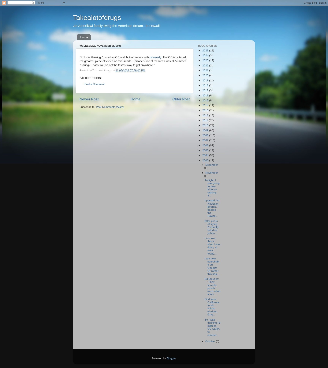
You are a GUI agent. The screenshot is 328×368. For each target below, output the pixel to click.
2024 (205, 55)
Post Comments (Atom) (110, 107)
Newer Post (89, 99)
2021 (205, 70)
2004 (205, 155)
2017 (205, 90)
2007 (205, 140)
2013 (205, 110)
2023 (205, 60)
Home (84, 37)
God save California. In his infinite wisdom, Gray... (212, 307)
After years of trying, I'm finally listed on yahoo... (212, 227)
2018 (205, 85)
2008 (205, 135)
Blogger (171, 358)
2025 (205, 50)
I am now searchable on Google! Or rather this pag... (212, 266)
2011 (205, 120)
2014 (205, 105)
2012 (205, 115)
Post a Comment (94, 84)
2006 (205, 145)
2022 (205, 65)
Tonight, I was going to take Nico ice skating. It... (212, 188)
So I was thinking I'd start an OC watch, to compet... (212, 327)
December (211, 164)
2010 (205, 125)
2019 (205, 80)
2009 (205, 130)
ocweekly (155, 57)
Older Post (181, 99)
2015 (205, 100)
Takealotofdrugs (97, 17)
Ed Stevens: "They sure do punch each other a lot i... (212, 286)
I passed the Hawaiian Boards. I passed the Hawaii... (212, 208)
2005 (205, 150)
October (210, 341)
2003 (205, 160)
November (211, 172)
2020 (205, 75)
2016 (205, 95)
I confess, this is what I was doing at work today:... (212, 246)
